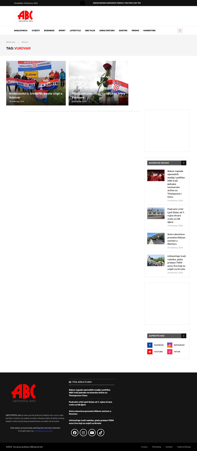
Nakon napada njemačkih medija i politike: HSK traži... (118, 3)
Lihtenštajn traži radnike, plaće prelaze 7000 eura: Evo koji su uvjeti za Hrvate (176, 262)
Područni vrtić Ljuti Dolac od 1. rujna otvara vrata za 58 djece (175, 215)
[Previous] (88, 3)
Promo (135, 30)
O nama (144, 447)
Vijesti (36, 30)
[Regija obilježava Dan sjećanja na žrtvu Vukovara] (98, 83)
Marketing (149, 30)
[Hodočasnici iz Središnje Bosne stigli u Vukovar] (36, 83)
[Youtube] (92, 432)
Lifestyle (75, 30)
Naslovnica (20, 30)
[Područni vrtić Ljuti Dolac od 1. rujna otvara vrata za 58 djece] (156, 213)
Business (49, 30)
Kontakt (169, 447)
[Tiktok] (100, 432)
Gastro (123, 30)
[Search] (180, 30)
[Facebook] (74, 432)
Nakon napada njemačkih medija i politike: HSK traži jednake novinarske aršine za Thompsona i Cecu (176, 184)
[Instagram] (83, 432)
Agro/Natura (107, 30)
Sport (62, 30)
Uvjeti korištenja (184, 447)
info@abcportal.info (44, 431)
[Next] (91, 3)
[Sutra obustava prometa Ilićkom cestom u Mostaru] (156, 238)
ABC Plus (90, 30)
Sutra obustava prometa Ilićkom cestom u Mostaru (176, 239)
